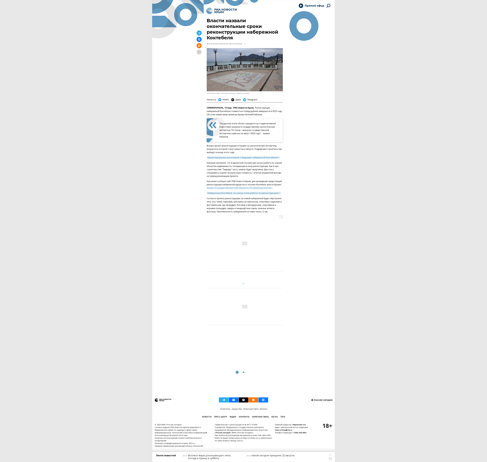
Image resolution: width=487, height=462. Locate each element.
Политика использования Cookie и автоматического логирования (178, 439)
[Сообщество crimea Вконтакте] (233, 399)
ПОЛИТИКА (225, 409)
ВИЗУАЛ (263, 409)
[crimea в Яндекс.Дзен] (243, 399)
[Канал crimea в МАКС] (263, 399)
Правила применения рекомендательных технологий (179, 446)
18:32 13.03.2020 (213, 44)
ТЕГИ (282, 417)
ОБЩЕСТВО (237, 409)
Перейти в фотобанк (243, 93)
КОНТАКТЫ (244, 417)
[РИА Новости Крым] (221, 11)
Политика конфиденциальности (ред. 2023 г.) (175, 443)
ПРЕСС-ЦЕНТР (220, 417)
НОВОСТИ (207, 417)
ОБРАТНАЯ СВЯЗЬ (260, 417)
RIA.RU (274, 417)
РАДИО (233, 417)
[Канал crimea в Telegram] (224, 399)
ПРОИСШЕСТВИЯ (250, 409)
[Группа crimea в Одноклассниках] (253, 399)
